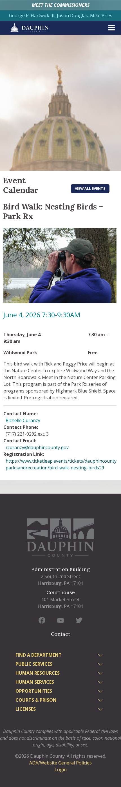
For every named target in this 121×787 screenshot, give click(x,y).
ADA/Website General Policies (60, 763)
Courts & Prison (36, 700)
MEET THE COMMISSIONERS (60, 5)
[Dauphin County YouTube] (60, 620)
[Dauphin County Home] (60, 537)
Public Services (33, 664)
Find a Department (38, 655)
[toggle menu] (101, 655)
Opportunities (33, 691)
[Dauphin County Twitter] (79, 620)
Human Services (34, 682)
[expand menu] (111, 27)
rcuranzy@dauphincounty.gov (37, 447)
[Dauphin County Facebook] (42, 620)
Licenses (25, 709)
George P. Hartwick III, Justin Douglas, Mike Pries (60, 15)
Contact (60, 634)
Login (61, 769)
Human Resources (37, 673)
